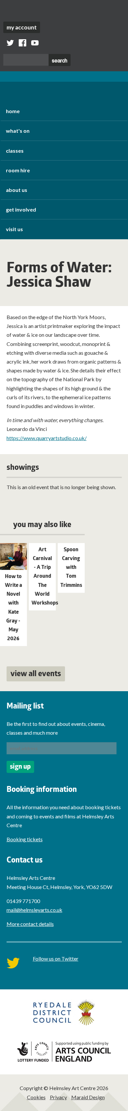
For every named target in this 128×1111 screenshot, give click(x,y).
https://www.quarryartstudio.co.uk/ (47, 438)
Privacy (58, 1097)
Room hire (18, 170)
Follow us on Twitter (55, 958)
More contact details (30, 924)
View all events (36, 674)
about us (16, 190)
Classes (15, 150)
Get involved (21, 209)
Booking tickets (25, 839)
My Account (22, 27)
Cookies (36, 1097)
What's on (18, 131)
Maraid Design (88, 1097)
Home (13, 111)
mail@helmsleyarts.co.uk (34, 910)
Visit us (14, 229)
